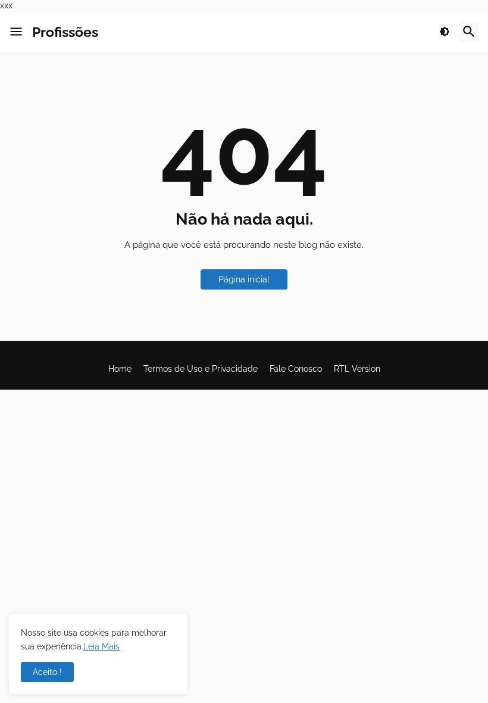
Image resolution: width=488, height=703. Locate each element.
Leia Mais (101, 646)
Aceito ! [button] (47, 672)
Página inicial (244, 279)
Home (120, 369)
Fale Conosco (296, 369)
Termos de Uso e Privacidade (200, 369)
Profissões (65, 32)
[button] (16, 32)
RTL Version (357, 369)
